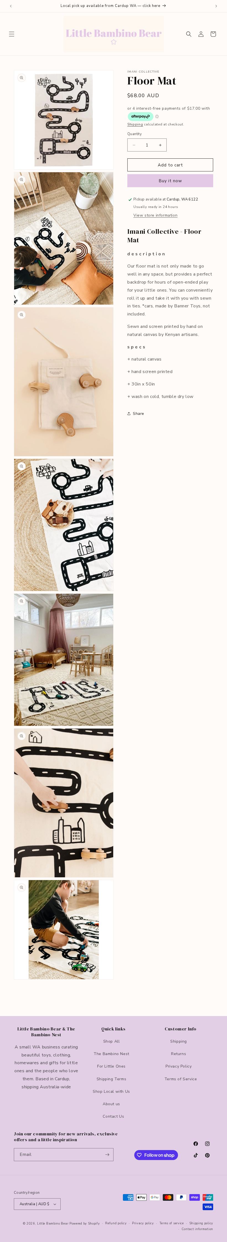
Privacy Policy (179, 1066)
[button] (12, 34)
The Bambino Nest (111, 1053)
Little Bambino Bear (52, 1224)
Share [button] (138, 413)
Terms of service (171, 1223)
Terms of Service (180, 1079)
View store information (155, 215)
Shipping (135, 124)
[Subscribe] (107, 1154)
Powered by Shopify (84, 1224)
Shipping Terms (111, 1079)
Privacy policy (143, 1223)
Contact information (197, 1229)
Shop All (111, 1041)
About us (111, 1104)
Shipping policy (201, 1223)
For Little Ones (111, 1066)
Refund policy (116, 1223)
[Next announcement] (216, 6)
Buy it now (170, 181)
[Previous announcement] (11, 6)
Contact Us (113, 1116)
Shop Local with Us (111, 1091)
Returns (178, 1053)
